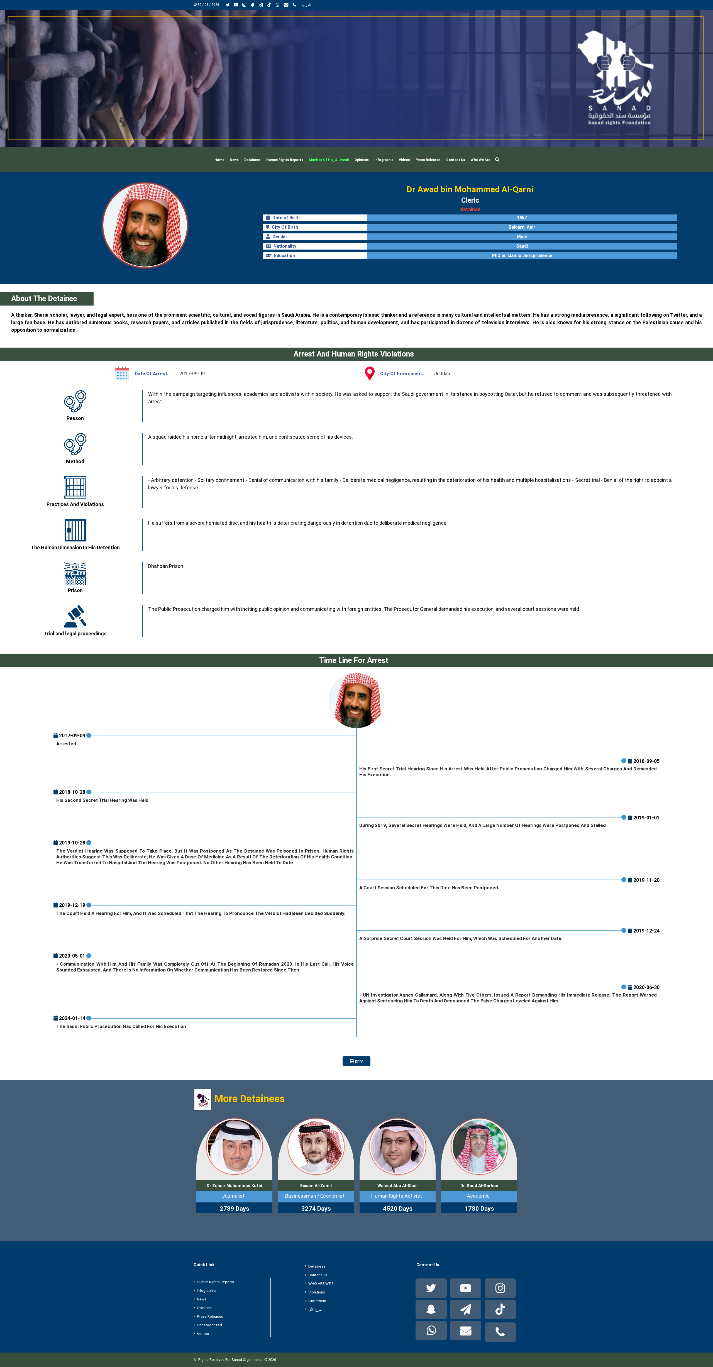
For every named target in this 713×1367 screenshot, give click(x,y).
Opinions (362, 160)
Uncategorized (209, 1325)
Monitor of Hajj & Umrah (329, 160)
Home (219, 160)
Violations (316, 1292)
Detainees (252, 160)
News (234, 160)
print (358, 1061)
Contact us (455, 160)
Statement (317, 1300)
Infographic (383, 160)
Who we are (480, 160)
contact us (317, 1275)
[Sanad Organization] (356, 78)
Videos (404, 160)
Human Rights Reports (284, 160)
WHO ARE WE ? (320, 1283)
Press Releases (428, 160)
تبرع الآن (315, 1309)
